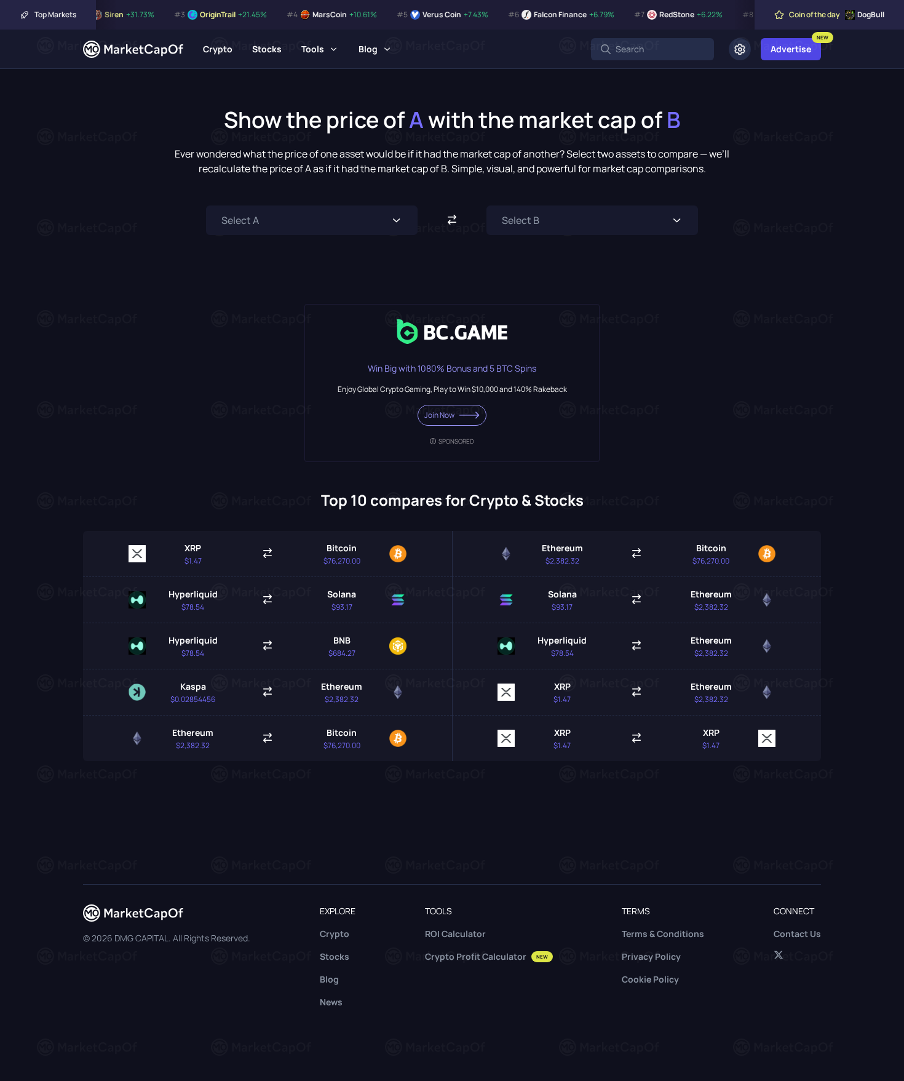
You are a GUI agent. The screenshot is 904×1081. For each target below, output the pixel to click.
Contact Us (797, 933)
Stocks (267, 49)
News (331, 1002)
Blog (368, 49)
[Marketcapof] (133, 49)
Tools (312, 49)
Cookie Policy (650, 979)
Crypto (217, 49)
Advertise (791, 49)
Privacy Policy (651, 956)
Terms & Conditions (663, 933)
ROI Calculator (455, 933)
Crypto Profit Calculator (486, 956)
